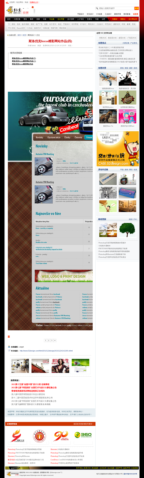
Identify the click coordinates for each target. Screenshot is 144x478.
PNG (135, 219)
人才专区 (80, 19)
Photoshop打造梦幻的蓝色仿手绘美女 (112, 257)
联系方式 (87, 468)
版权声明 (126, 468)
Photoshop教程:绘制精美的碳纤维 (70, 453)
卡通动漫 (45, 28)
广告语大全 (132, 38)
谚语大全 (122, 38)
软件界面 (75, 24)
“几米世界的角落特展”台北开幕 (110, 56)
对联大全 (102, 38)
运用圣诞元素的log (127, 107)
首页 (9, 19)
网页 (131, 170)
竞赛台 (89, 19)
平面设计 (80, 14)
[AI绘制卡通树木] (127, 236)
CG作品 (29, 28)
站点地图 (111, 468)
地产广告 (39, 24)
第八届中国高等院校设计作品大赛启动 (28, 394)
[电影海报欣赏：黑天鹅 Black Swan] (127, 85)
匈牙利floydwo (108, 107)
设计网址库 (133, 19)
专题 (97, 19)
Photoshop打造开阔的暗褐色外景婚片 (112, 243)
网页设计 (91, 24)
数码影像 (127, 14)
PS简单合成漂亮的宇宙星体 (68, 463)
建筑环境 (117, 14)
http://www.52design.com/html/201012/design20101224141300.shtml (46, 351)
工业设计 (108, 14)
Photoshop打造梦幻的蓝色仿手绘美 (71, 456)
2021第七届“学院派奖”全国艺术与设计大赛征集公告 (33, 401)
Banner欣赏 (21, 28)
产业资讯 (133, 43)
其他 (133, 24)
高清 (130, 219)
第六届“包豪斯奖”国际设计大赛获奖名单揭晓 (30, 404)
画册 (46, 24)
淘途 (26, 2)
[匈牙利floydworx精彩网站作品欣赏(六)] (108, 104)
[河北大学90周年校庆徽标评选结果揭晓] (61, 443)
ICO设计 (83, 24)
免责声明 (118, 468)
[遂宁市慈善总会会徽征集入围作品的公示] (39, 443)
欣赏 (24, 35)
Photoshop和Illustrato (22, 456)
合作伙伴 (103, 468)
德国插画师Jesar (108, 89)
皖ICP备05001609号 (130, 474)
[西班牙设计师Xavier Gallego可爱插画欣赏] (127, 123)
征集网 (12, 2)
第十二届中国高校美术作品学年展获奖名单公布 (32, 398)
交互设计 (90, 14)
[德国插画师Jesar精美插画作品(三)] (108, 85)
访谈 (44, 19)
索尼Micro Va (108, 126)
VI (9, 24)
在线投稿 (134, 468)
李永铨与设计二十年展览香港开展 (111, 47)
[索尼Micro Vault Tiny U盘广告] (108, 123)
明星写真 (54, 28)
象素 (128, 24)
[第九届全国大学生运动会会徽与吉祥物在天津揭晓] (17, 443)
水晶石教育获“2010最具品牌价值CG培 (29, 460)
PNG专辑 (11, 28)
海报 (32, 24)
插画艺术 (37, 28)
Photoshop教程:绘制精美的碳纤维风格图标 (114, 251)
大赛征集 (17, 19)
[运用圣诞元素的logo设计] (127, 104)
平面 (122, 170)
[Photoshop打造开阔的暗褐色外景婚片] (108, 236)
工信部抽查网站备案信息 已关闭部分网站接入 (116, 50)
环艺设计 (108, 24)
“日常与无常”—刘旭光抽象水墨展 (111, 53)
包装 (18, 24)
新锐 (13, 24)
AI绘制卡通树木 (64, 449)
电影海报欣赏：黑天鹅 (127, 89)
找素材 (114, 19)
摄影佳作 (116, 24)
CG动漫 (99, 14)
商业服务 (95, 468)
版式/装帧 (25, 24)
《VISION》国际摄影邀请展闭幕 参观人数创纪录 (117, 59)
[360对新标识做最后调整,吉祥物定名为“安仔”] (83, 443)
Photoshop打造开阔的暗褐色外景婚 (28, 449)
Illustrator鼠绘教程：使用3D (25, 463)
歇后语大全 (112, 38)
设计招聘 (70, 19)
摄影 (131, 68)
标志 (59, 24)
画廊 (38, 19)
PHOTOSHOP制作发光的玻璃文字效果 (30, 453)
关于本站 (79, 468)
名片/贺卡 (52, 24)
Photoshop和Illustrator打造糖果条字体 (112, 254)
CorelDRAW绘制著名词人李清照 (71, 460)
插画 (135, 68)
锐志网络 (19, 2)
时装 (123, 24)
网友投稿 (62, 28)
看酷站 (122, 19)
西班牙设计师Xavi (127, 126)
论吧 (103, 19)
